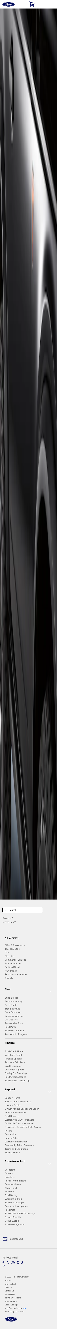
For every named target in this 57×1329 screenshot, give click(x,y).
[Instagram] (18, 1262)
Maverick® (9, 922)
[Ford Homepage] (11, 1321)
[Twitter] (8, 1262)
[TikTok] (3, 1266)
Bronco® (8, 918)
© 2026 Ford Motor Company (17, 1277)
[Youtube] (13, 1262)
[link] (8, 1280)
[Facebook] (3, 1262)
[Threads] (22, 1262)
